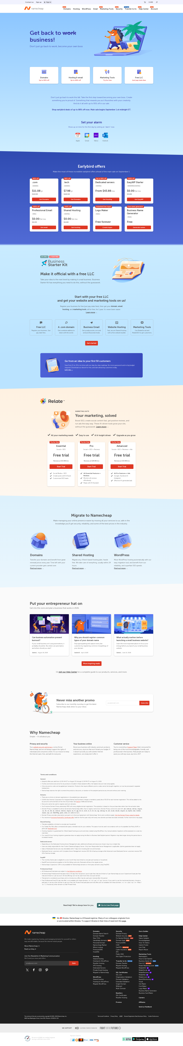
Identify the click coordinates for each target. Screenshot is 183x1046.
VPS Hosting (97, 965)
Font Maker (142, 986)
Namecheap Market (100, 945)
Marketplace (143, 956)
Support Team (132, 747)
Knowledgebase (144, 940)
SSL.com (119, 975)
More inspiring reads (91, 664)
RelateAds (143, 975)
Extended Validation (122, 982)
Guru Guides (143, 931)
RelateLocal (144, 977)
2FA (117, 952)
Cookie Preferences (153, 1016)
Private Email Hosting (100, 970)
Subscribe (144, 703)
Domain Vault (122, 940)
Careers (142, 998)
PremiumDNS (98, 949)
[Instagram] (40, 970)
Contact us (29, 2)
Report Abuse (143, 949)
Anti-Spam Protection (123, 956)
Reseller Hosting (98, 963)
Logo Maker (144, 988)
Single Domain (121, 984)
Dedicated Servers (99, 968)
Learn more (90, 312)
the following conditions (74, 871)
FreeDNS (96, 952)
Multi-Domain (121, 988)
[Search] (157, 2)
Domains (67, 8)
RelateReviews (145, 972)
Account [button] (154, 8)
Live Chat (142, 947)
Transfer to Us (130, 8)
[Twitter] (27, 970)
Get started (91, 343)
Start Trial (61, 467)
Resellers (119, 993)
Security (118, 8)
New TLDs (96, 938)
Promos (119, 1002)
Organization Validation (124, 977)
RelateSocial (144, 970)
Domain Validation (122, 979)
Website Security (123, 936)
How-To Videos (144, 943)
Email (95, 9)
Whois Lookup (98, 947)
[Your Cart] (145, 2)
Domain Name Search (100, 933)
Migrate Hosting (121, 965)
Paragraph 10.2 (52, 828)
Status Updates (144, 938)
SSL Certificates (122, 972)
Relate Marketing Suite (148, 965)
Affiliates (142, 1002)
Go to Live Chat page (109, 905)
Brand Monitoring (146, 979)
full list (78, 801)
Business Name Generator (148, 991)
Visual (141, 982)
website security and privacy (43, 747)
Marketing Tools (107, 8)
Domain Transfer (98, 936)
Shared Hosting (98, 959)
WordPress (86, 9)
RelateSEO (143, 968)
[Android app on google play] (138, 1039)
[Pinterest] (47, 970)
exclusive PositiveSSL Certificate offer (62, 817)
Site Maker (142, 984)
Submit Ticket (143, 945)
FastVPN (122, 947)
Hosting (76, 9)
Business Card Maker (146, 993)
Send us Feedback (145, 1007)
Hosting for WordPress (101, 961)
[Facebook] (34, 970)
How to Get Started (145, 959)
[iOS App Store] (151, 1039)
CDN (117, 945)
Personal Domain (99, 943)
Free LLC (145, 963)
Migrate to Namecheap (101, 972)
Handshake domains (102, 940)
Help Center (143, 8)
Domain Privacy (121, 933)
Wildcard (119, 986)
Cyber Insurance (123, 949)
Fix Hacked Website (124, 938)
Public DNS (120, 954)
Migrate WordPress (99, 984)
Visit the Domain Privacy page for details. (127, 815)
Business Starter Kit (147, 961)
